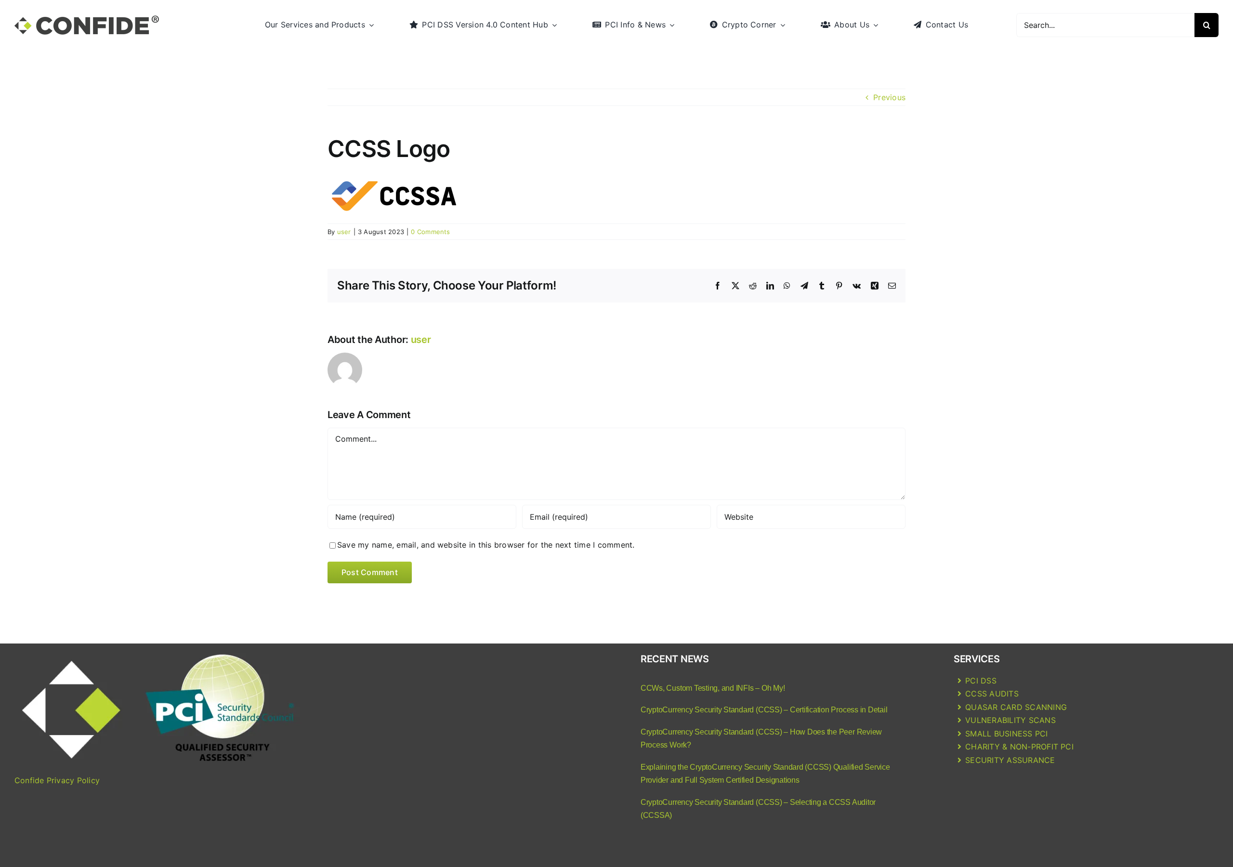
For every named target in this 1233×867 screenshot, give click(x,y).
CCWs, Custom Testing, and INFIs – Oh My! (713, 688)
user (344, 232)
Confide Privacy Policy (57, 780)
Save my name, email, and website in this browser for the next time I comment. (485, 545)
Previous (889, 97)
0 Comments (430, 232)
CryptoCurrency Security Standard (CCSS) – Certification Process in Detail (764, 710)
